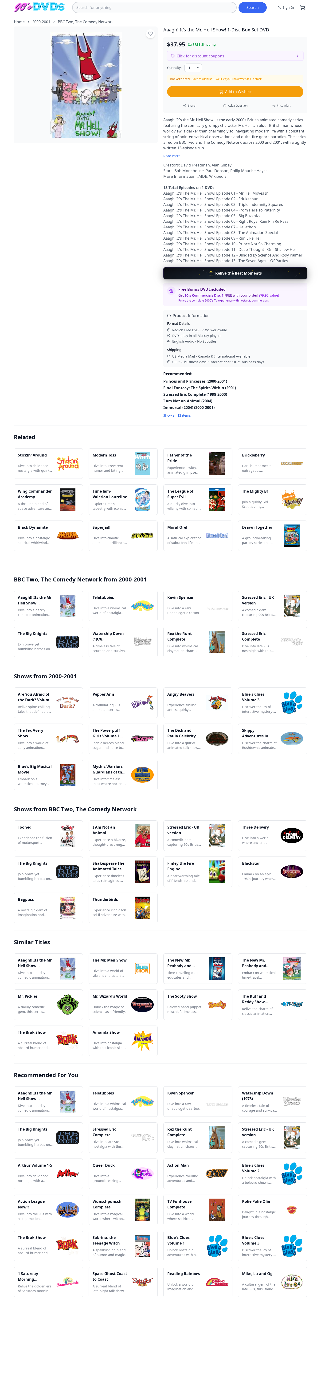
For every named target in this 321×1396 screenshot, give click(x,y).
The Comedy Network (94, 21)
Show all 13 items (177, 415)
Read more (171, 156)
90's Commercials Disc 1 (204, 295)
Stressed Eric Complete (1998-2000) (195, 394)
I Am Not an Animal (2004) (187, 401)
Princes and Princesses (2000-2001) (195, 381)
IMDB (202, 176)
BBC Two (65, 21)
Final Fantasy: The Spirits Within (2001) (199, 387)
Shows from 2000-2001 (45, 676)
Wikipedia (218, 176)
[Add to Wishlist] (150, 33)
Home (19, 21)
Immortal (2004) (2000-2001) (189, 407)
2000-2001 (41, 21)
